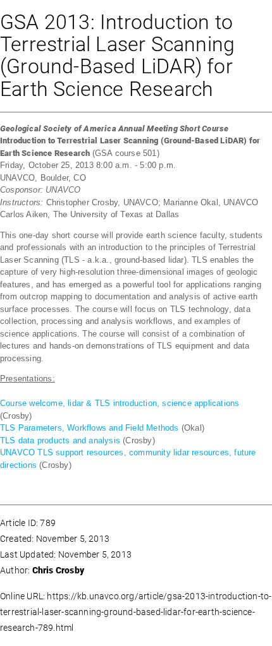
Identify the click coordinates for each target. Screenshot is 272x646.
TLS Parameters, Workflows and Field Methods (89, 428)
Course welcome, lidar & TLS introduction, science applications (119, 403)
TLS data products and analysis (60, 440)
